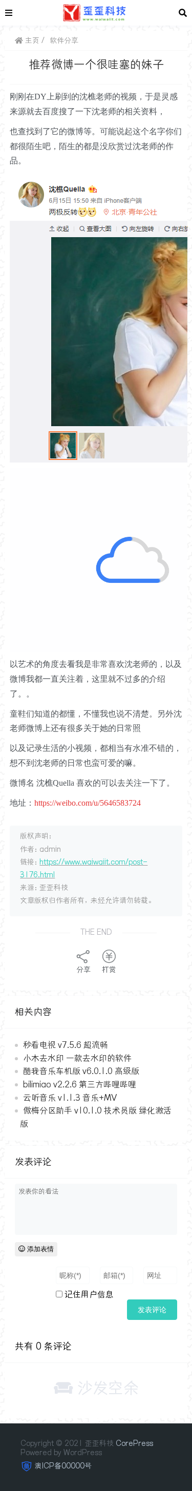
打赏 (109, 969)
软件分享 (64, 40)
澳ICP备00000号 (63, 1466)
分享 (83, 969)
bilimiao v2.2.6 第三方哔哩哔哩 (79, 1084)
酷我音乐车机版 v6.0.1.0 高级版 (81, 1071)
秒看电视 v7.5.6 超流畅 (65, 1045)
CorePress (134, 1443)
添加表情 (39, 1249)
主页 (31, 40)
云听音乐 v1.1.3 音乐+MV (70, 1098)
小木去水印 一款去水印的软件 (77, 1058)
